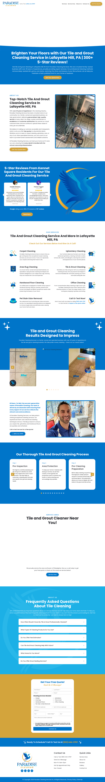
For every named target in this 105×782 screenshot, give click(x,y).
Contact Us (86, 4)
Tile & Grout (58, 700)
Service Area (71, 4)
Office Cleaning (78, 282)
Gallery (82, 765)
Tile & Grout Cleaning (75, 267)
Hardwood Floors (40, 702)
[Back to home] (11, 4)
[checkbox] (32, 698)
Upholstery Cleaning (75, 251)
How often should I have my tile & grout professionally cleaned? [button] (44, 622)
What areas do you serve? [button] (30, 653)
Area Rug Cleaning (28, 267)
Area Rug (38, 700)
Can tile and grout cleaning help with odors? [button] (37, 645)
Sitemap (79, 779)
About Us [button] (79, 4)
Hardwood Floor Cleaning (32, 282)
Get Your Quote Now (52, 77)
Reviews (82, 762)
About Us (82, 760)
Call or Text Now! (77, 298)
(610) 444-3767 (80, 301)
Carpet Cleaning (27, 251)
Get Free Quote (96, 4)
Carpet (38, 698)
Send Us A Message (60, 760)
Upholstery (58, 698)
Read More (27, 214)
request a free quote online (77, 303)
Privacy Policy (72, 779)
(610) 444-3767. (70, 742)
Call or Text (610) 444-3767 (62, 757)
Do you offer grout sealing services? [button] (34, 661)
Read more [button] (15, 203)
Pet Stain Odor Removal (31, 298)
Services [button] (64, 4)
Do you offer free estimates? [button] (31, 638)
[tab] (47, 389)
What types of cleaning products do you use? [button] (37, 630)
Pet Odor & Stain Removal (43, 704)
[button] (50, 195)
